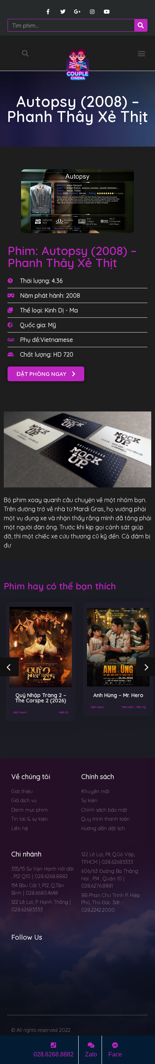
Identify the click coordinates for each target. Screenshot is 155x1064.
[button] (141, 53)
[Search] (140, 25)
